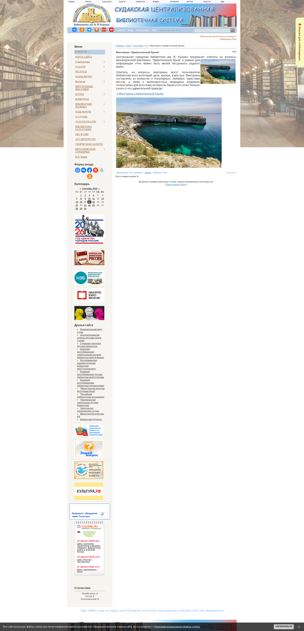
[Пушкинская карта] (89, 319)
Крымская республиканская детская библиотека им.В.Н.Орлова (90, 374)
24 (89, 205)
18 (93, 202)
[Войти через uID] (77, 170)
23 (85, 205)
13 (102, 198)
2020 (128, 46)
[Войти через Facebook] (89, 170)
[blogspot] (96, 29)
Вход (130, 30)
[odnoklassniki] (82, 29)
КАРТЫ (190, 2)
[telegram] (89, 29)
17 (89, 202)
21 (77, 205)
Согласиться (284, 626)
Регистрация (142, 30)
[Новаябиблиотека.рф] (89, 302)
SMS (222, 2)
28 (77, 208)
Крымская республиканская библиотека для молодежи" (90, 383)
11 (93, 198)
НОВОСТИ (140, 2)
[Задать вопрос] (88, 457)
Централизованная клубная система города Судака (89, 338)
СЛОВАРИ (174, 2)
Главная (121, 30)
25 (93, 205)
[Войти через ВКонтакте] (83, 170)
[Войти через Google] (101, 170)
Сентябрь (138, 46)
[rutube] (104, 29)
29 (81, 208)
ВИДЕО (156, 2)
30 (85, 208)
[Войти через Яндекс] (95, 170)
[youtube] (111, 29)
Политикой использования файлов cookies (177, 626)
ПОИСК (71, 2)
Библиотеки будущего (91, 419)
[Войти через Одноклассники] (89, 176)
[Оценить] (88, 436)
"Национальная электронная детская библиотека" (87, 403)
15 (81, 202)
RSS (154, 30)
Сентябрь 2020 (89, 188)
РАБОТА (207, 2)
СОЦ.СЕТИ (106, 2)
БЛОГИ (122, 2)
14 (77, 202)
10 (89, 198)
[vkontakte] (74, 29)
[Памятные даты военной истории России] (89, 264)
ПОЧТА (88, 2)
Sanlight (147, 173)
